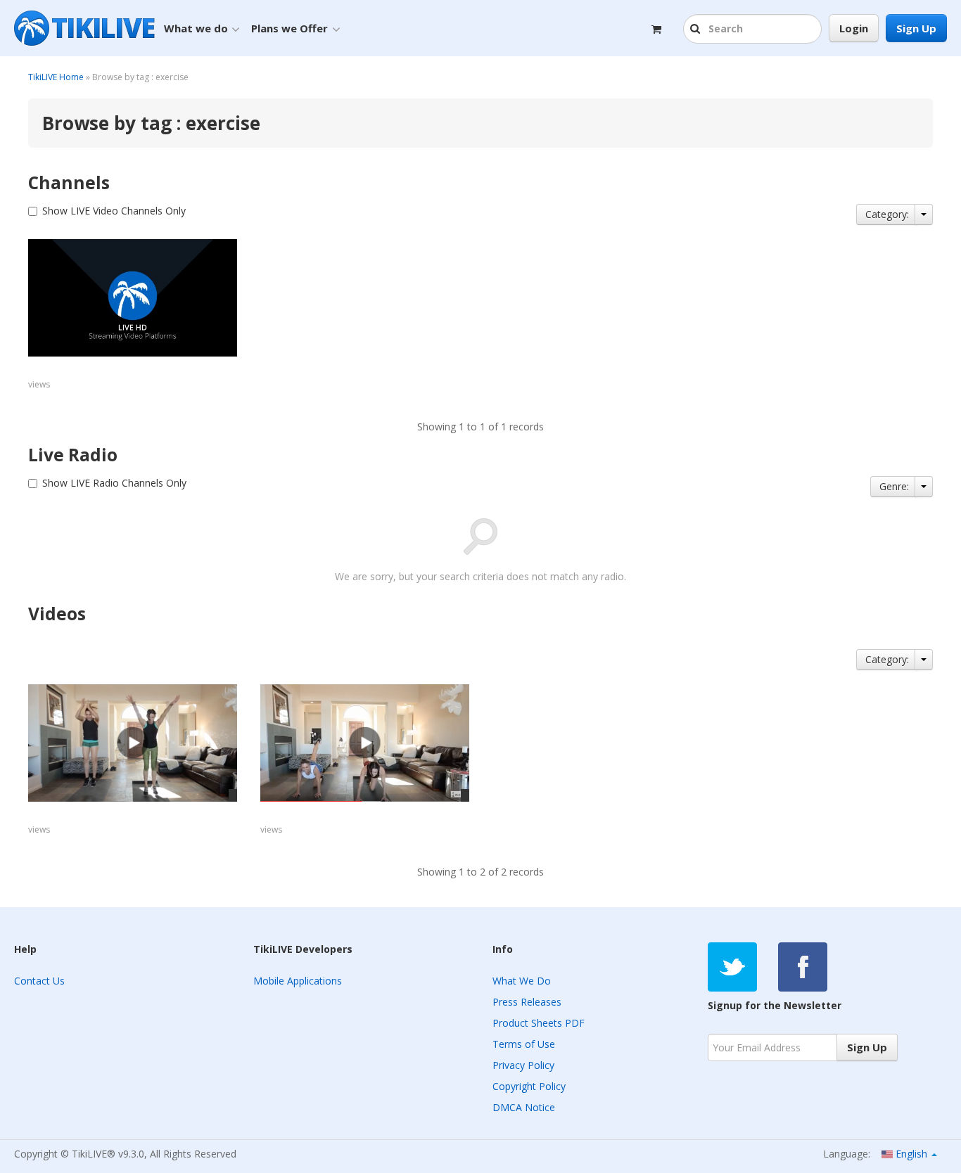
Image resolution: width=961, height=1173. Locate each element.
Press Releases (526, 1001)
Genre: (894, 486)
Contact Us (39, 980)
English (911, 1153)
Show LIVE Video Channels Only (114, 210)
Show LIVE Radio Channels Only (114, 482)
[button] (697, 29)
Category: (887, 214)
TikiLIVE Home (56, 77)
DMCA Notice (523, 1107)
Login (853, 28)
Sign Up (916, 28)
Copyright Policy (529, 1086)
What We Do (521, 980)
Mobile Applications (297, 980)
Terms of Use (523, 1044)
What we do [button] (196, 28)
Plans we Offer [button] (289, 28)
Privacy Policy (523, 1065)
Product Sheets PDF (538, 1023)
